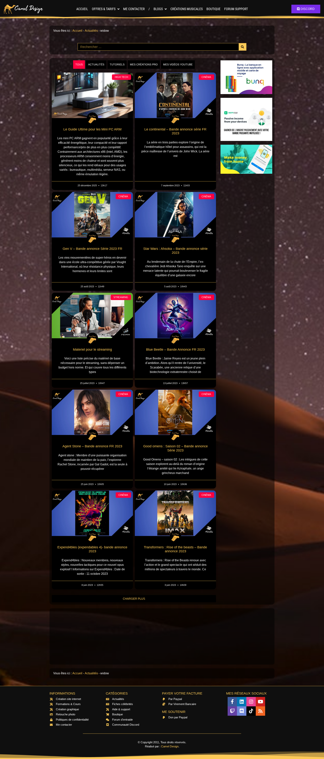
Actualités (91, 30)
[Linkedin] (241, 701)
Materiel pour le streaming (92, 349)
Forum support (236, 9)
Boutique (213, 9)
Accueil (82, 9)
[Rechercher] (242, 46)
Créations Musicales (186, 9)
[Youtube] (260, 701)
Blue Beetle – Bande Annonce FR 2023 (175, 349)
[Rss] (260, 711)
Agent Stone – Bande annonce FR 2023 (92, 446)
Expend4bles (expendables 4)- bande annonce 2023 (92, 549)
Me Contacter (134, 9)
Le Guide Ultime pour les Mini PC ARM (92, 129)
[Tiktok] (251, 711)
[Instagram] (251, 701)
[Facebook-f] (232, 701)
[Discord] (241, 711)
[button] (134, 598)
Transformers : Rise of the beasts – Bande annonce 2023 (175, 549)
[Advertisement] (246, 233)
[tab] (79, 64)
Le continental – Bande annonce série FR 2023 (175, 131)
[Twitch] (232, 711)
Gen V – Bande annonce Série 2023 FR (92, 249)
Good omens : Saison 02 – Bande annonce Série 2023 (175, 448)
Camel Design (169, 746)
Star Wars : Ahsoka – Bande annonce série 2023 (175, 251)
